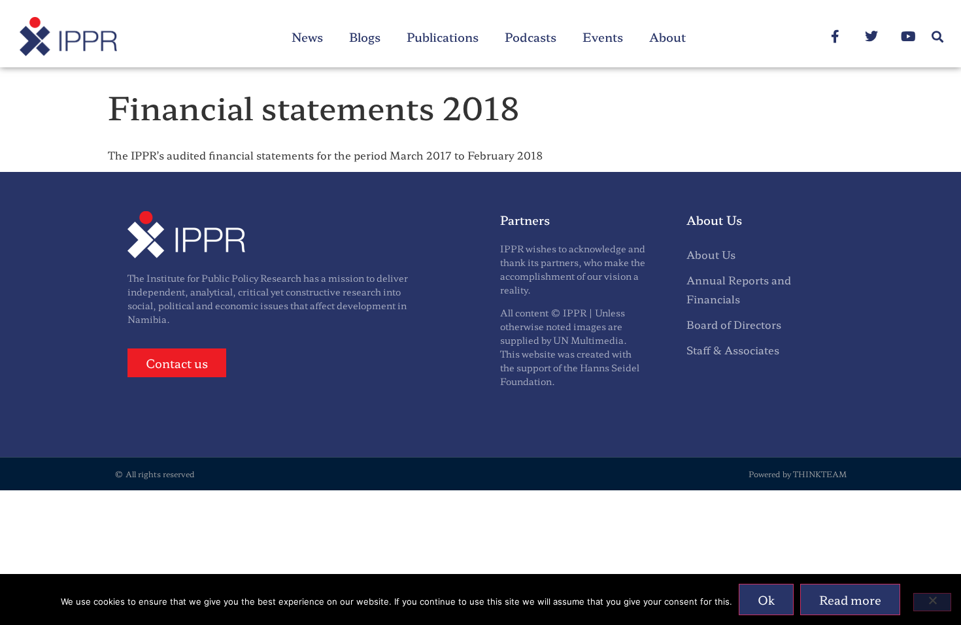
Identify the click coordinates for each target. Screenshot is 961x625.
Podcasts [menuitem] (530, 36)
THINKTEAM (820, 473)
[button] (937, 37)
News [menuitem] (307, 36)
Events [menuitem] (602, 36)
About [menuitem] (667, 36)
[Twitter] (871, 36)
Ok (766, 599)
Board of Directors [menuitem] (733, 324)
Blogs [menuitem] (364, 36)
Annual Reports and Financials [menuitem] (738, 289)
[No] (932, 602)
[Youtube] (908, 36)
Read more (850, 599)
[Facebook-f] (835, 36)
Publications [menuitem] (443, 36)
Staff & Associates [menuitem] (732, 350)
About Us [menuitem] (710, 254)
